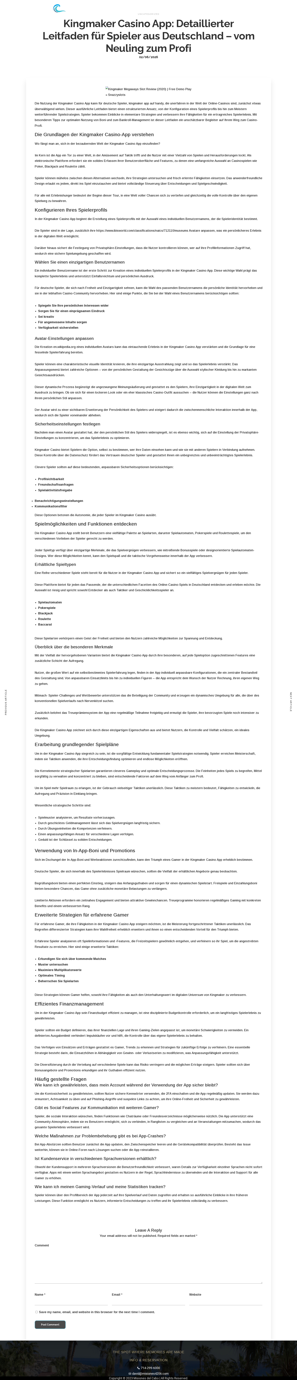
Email (116, 1294)
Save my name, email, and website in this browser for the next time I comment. (97, 1312)
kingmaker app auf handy (146, 103)
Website (195, 1294)
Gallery (169, 8)
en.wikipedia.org (64, 347)
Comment (42, 1245)
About (154, 8)
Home (140, 8)
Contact (186, 8)
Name (39, 1294)
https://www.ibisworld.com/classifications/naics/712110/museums (142, 230)
